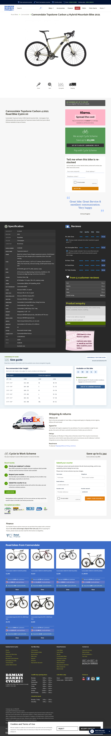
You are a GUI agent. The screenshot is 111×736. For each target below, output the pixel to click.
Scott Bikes (60, 652)
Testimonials (9, 662)
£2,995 (8, 574)
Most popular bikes (36, 652)
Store (66, 2)
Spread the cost (85, 117)
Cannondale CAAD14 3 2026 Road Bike (16, 571)
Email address (60, 481)
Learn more (10, 492)
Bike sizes (34, 656)
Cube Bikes (60, 650)
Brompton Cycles (61, 658)
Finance (70, 8)
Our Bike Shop (35, 647)
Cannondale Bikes (62, 656)
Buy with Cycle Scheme (12, 658)
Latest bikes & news (11, 664)
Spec (50, 88)
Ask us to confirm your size (91, 387)
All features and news (63, 664)
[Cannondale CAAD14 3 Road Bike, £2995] (17, 559)
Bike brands (60, 669)
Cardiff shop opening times (39, 674)
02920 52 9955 (71, 2)
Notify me (77, 188)
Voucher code (60, 488)
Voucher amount (85, 488)
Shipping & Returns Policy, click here (66, 446)
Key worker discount (36, 662)
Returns (33, 660)
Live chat (84, 656)
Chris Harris (93, 8)
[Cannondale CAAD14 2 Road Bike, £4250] (42, 559)
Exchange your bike (11, 660)
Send (68, 323)
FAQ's (84, 8)
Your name (59, 474)
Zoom (38, 88)
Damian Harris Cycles (12, 647)
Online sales (81, 2)
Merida (58, 654)
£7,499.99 (85, 574)
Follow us (85, 674)
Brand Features (61, 647)
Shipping (72, 88)
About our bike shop (11, 654)
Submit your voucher (94, 498)
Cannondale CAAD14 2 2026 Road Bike (41, 571)
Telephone (84, 474)
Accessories (61, 8)
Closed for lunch (36, 696)
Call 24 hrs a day (61, 674)
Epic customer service (26, 2)
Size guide (61, 88)
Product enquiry (75, 303)
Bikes (50, 8)
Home (7, 650)
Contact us (9, 656)
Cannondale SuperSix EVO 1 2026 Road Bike (41, 618)
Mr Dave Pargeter (85, 214)
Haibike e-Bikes (61, 660)
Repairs (33, 658)
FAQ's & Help (85, 652)
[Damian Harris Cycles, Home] (9, 8)
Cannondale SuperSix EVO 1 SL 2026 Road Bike (17, 618)
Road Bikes (14, 14)
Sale (77, 8)
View (17, 590)
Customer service (87, 650)
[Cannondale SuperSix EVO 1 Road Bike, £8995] (42, 605)
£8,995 (33, 622)
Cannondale (25, 14)
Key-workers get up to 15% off (77, 103)
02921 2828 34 (85, 2)
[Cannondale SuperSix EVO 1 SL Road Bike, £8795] (17, 605)
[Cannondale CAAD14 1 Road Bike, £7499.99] (93, 559)
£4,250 (33, 574)
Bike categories (61, 667)
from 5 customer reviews (84, 277)
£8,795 (8, 622)
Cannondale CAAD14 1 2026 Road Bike (92, 571)
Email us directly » (87, 654)
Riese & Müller (61, 662)
